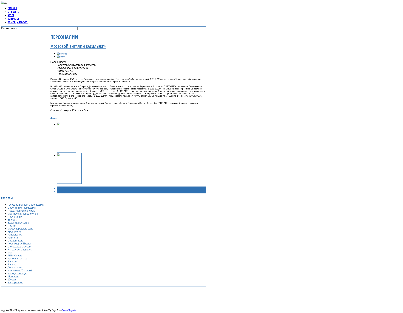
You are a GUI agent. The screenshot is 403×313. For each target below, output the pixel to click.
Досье (53, 118)
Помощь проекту (18, 22)
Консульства (15, 234)
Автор (11, 15)
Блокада (12, 264)
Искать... (6, 28)
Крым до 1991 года (17, 273)
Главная (12, 8)
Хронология (15, 231)
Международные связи (21, 228)
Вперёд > (61, 191)
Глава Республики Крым (21, 210)
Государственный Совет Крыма (26, 204)
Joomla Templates (69, 310)
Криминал (13, 237)
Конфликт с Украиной (20, 270)
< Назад (61, 188)
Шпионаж (13, 276)
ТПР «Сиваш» (15, 255)
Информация (15, 282)
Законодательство (18, 222)
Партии (12, 225)
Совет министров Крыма (22, 207)
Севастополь (15, 240)
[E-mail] (61, 56)
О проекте (13, 12)
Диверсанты (15, 267)
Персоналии (15, 216)
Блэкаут (12, 261)
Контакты (13, 18)
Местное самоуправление (23, 213)
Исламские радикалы (20, 249)
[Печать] (62, 53)
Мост (10, 252)
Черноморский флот (19, 243)
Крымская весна (17, 258)
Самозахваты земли (19, 246)
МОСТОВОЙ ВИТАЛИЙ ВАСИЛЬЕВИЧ (78, 46)
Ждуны (12, 279)
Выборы (12, 219)
